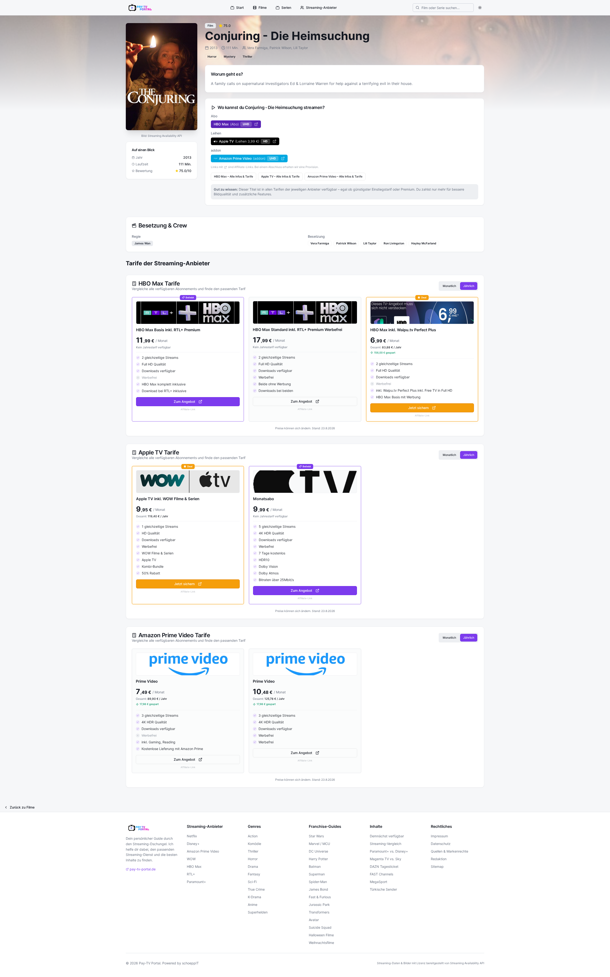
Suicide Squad (320, 927)
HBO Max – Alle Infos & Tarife (233, 176)
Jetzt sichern (418, 408)
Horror (253, 859)
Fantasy (254, 874)
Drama (253, 866)
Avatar (314, 920)
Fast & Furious (320, 897)
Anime (252, 905)
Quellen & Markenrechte (449, 851)
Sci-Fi (252, 882)
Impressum (439, 836)
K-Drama (254, 897)
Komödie (254, 844)
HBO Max (194, 866)
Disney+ (193, 844)
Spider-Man (318, 882)
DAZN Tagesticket (384, 866)
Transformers (319, 912)
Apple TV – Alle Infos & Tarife (280, 176)
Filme (263, 7)
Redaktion (439, 859)
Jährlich (468, 286)
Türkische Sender (383, 889)
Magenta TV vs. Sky (385, 859)
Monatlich (449, 286)
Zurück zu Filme (22, 807)
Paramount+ (196, 882)
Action (253, 836)
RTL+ (191, 874)
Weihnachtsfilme (321, 943)
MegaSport (378, 882)
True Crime (256, 889)
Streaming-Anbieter (321, 7)
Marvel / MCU (319, 844)
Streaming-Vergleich (385, 844)
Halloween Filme (321, 935)
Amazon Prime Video (203, 851)
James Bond (318, 889)
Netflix (192, 836)
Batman (315, 866)
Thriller (253, 851)
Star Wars (316, 836)
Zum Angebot (184, 402)
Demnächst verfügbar (387, 836)
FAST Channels (381, 874)
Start (240, 7)
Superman (317, 874)
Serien (286, 7)
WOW (191, 859)
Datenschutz (441, 844)
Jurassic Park (319, 905)
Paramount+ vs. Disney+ (389, 851)
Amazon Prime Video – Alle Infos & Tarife (335, 176)
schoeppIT (190, 963)
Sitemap (437, 866)
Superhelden (258, 912)
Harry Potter (318, 859)
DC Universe (318, 851)
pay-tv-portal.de (143, 869)
